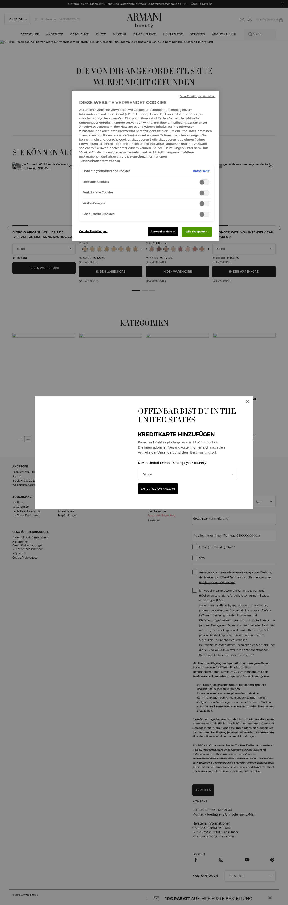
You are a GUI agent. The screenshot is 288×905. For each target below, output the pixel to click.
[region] (145, 166)
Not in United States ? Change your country (172, 463)
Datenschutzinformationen (100, 161)
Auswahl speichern (163, 231)
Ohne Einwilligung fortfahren (197, 96)
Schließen (247, 401)
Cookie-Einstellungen (93, 231)
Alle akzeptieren (196, 231)
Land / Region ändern (158, 488)
